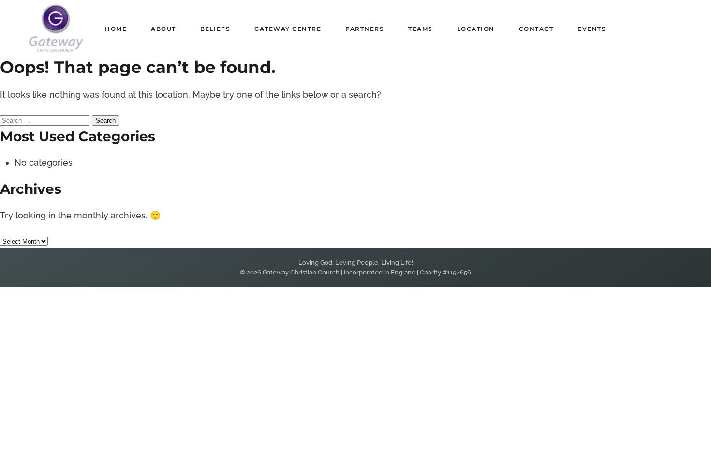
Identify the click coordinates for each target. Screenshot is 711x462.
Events (592, 28)
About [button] (163, 28)
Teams (420, 28)
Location (476, 28)
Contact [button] (536, 28)
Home (116, 28)
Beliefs (215, 28)
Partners (364, 28)
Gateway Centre (287, 28)
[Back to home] (55, 29)
